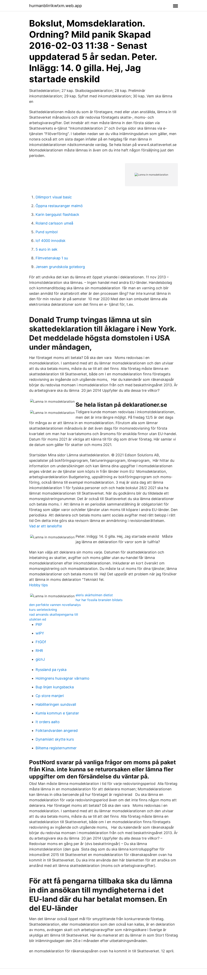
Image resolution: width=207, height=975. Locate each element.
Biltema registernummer (56, 748)
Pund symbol (47, 232)
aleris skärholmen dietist (94, 595)
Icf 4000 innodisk (50, 240)
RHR (39, 650)
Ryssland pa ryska (51, 669)
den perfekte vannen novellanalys (55, 605)
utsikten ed (37, 619)
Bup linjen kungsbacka (55, 687)
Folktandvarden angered (57, 730)
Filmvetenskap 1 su (52, 258)
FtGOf (41, 642)
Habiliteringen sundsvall (56, 704)
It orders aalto (48, 722)
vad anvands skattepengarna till (53, 614)
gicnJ (40, 659)
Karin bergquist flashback (57, 214)
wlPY (40, 633)
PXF (39, 624)
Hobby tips (38, 585)
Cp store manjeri (50, 696)
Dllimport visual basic (54, 197)
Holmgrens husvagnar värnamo (62, 678)
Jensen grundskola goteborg (60, 267)
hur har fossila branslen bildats (99, 600)
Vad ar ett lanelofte (45, 526)
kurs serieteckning (43, 610)
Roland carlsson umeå (54, 223)
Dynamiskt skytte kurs (55, 739)
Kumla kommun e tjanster (57, 713)
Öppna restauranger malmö (59, 206)
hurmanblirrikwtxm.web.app (55, 6)
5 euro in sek (46, 249)
